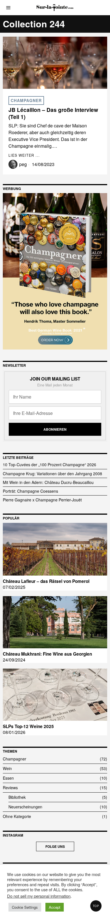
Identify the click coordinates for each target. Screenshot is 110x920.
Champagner (26, 100)
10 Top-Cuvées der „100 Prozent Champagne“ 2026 (49, 464)
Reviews (10, 787)
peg (23, 164)
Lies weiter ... (24, 155)
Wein (7, 768)
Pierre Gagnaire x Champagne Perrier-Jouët (42, 500)
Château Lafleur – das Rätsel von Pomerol (46, 581)
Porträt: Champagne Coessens (30, 491)
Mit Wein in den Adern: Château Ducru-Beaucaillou (48, 482)
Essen (8, 778)
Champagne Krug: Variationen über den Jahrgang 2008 (52, 473)
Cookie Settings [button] (25, 907)
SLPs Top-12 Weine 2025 (28, 726)
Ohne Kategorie (17, 816)
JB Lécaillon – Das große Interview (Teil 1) (53, 113)
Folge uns (55, 846)
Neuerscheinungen (25, 807)
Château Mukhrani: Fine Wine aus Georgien (47, 654)
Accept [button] (54, 907)
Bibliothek (17, 797)
